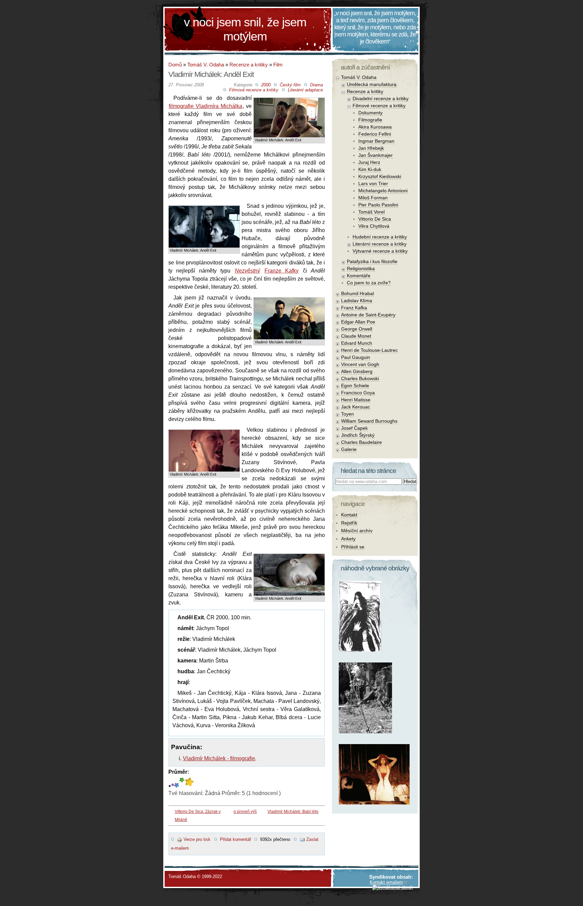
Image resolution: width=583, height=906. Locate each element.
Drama (316, 84)
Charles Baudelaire (361, 442)
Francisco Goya (358, 392)
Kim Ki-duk (369, 169)
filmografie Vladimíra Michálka (205, 106)
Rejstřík (349, 523)
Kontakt (349, 514)
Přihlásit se (352, 546)
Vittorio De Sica (374, 219)
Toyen (347, 414)
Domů (175, 64)
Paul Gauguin (355, 357)
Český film (290, 84)
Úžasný (189, 782)
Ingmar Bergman (376, 141)
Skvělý (182, 782)
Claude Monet (356, 336)
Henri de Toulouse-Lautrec (369, 350)
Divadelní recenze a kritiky (381, 98)
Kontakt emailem (386, 882)
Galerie (349, 449)
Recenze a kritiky (248, 64)
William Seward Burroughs (369, 421)
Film (278, 64)
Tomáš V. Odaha (205, 64)
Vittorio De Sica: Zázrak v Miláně (198, 815)
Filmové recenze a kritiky (253, 89)
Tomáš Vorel (371, 212)
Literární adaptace (305, 89)
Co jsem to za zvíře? (369, 282)
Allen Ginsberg (356, 371)
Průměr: (178, 772)
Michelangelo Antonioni (383, 190)
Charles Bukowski (360, 378)
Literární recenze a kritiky (380, 244)
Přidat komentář (235, 839)
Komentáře (358, 275)
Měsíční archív (356, 530)
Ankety (348, 538)
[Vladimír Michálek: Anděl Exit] (289, 103)
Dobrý (176, 782)
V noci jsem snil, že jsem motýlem (245, 29)
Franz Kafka (354, 307)
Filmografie (370, 119)
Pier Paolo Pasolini (378, 204)
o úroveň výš (245, 811)
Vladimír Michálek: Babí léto (293, 811)
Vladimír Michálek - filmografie (219, 758)
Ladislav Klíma (356, 300)
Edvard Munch (356, 343)
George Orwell (356, 329)
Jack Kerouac (355, 406)
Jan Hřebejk (371, 148)
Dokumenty (370, 112)
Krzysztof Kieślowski (379, 176)
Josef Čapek (354, 428)
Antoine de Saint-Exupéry (368, 314)
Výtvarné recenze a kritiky (380, 251)
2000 (266, 84)
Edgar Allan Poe (358, 321)
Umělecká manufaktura (371, 84)
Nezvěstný (247, 271)
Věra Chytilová (373, 226)
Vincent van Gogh (360, 364)
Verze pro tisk (197, 839)
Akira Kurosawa (375, 127)
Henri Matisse (355, 399)
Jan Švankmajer (375, 155)
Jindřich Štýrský (357, 435)
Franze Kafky (282, 271)
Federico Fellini (374, 134)
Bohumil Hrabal (357, 293)
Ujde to (172, 782)
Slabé (169, 782)
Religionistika (361, 268)
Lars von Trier (373, 183)
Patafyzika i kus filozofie (372, 261)
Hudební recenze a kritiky (380, 236)
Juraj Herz (369, 162)
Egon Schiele (355, 385)
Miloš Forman (373, 197)
